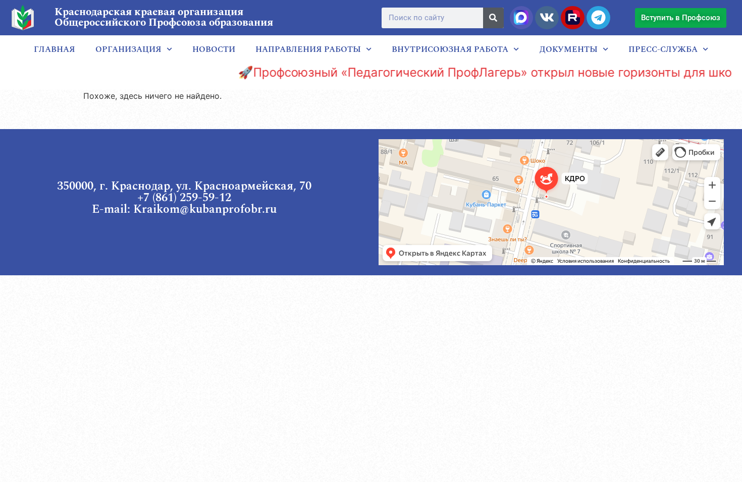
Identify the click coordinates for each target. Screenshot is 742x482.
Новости (213, 49)
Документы (569, 49)
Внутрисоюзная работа (450, 49)
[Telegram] (598, 17)
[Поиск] (493, 18)
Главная (54, 49)
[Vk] (546, 17)
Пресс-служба (663, 49)
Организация (128, 49)
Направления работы (308, 49)
